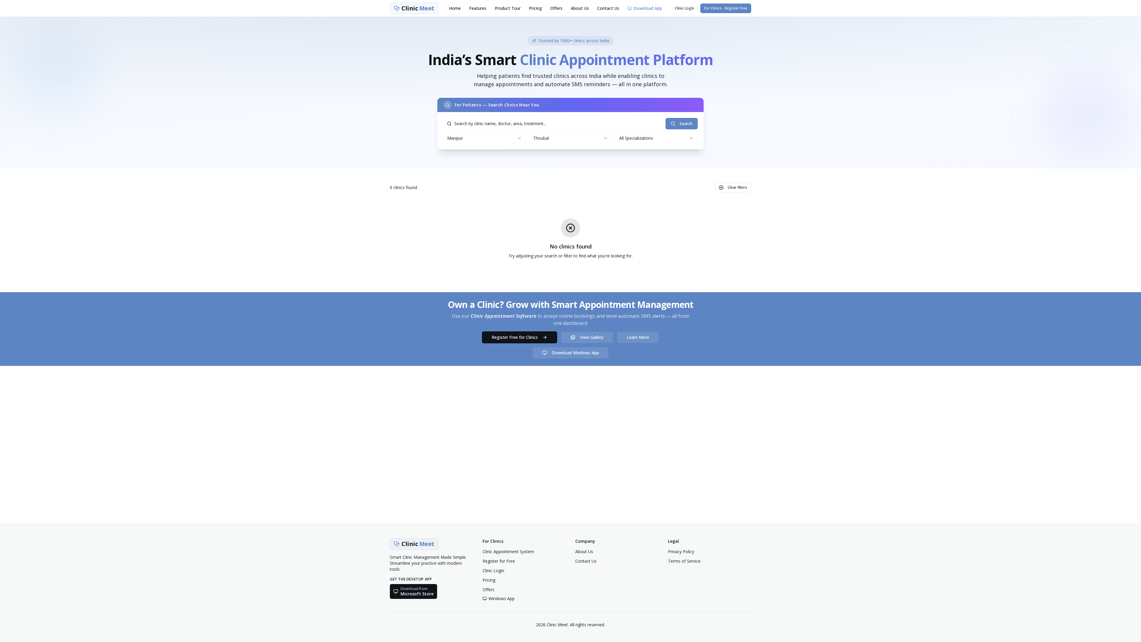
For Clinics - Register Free (725, 8)
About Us (580, 8)
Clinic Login (684, 8)
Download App (647, 8)
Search (686, 123)
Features (477, 8)
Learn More (638, 337)
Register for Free (499, 561)
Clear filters (737, 187)
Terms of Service (684, 561)
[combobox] (484, 138)
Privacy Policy (681, 551)
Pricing (535, 8)
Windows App (501, 598)
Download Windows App (575, 352)
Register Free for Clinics (515, 337)
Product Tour (508, 8)
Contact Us (608, 8)
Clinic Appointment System (508, 551)
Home (455, 8)
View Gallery (591, 337)
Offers (556, 8)
